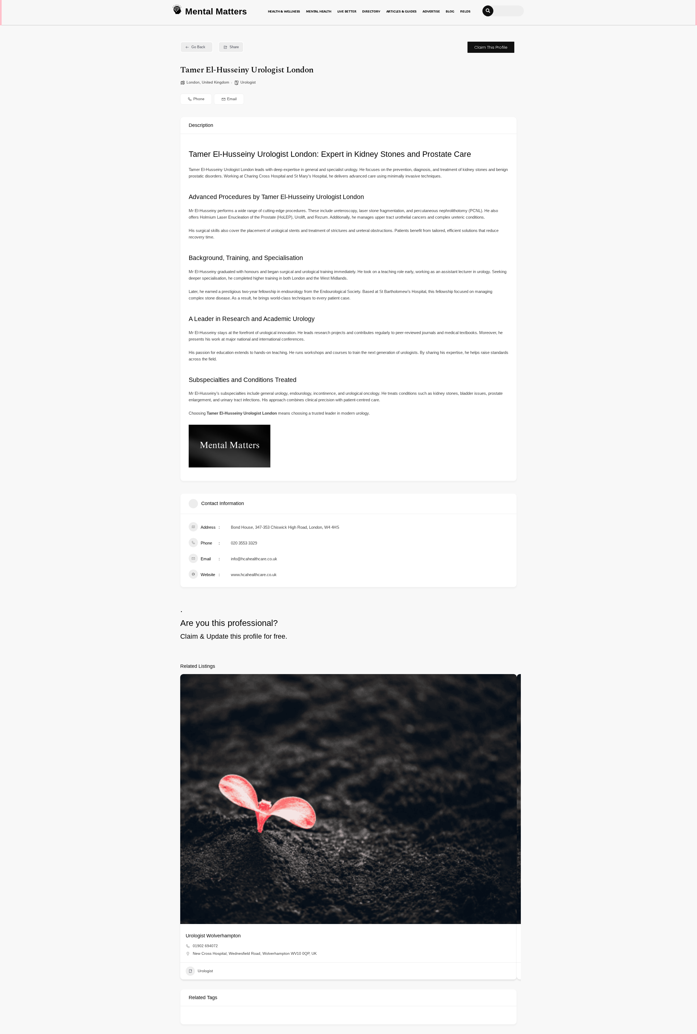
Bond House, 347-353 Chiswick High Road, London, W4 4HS (285, 527)
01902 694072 (205, 946)
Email (232, 99)
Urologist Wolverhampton (213, 935)
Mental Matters (216, 11)
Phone (198, 99)
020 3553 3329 (244, 543)
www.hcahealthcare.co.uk (254, 574)
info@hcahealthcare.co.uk (254, 558)
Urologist (248, 82)
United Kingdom (215, 82)
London (193, 82)
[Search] (487, 10)
